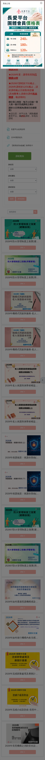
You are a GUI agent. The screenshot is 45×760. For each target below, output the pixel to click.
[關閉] (41, 3)
